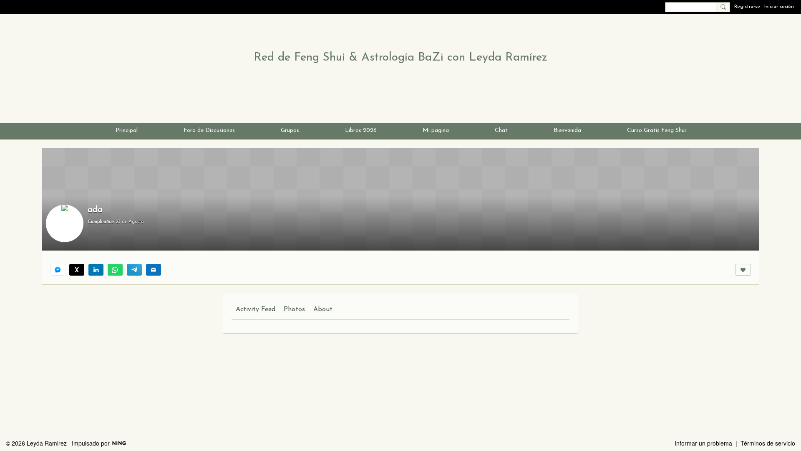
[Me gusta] (743, 270)
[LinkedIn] (95, 270)
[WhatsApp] (115, 270)
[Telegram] (134, 270)
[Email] (153, 270)
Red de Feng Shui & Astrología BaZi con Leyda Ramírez (400, 57)
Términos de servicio (768, 443)
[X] (76, 270)
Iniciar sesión (779, 6)
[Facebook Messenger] (57, 270)
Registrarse (747, 6)
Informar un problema (703, 443)
